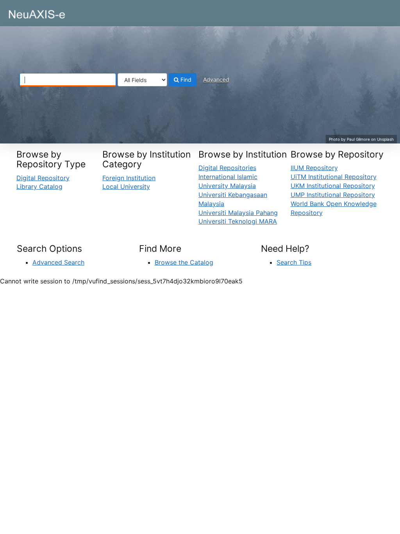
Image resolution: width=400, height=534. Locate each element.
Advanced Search (58, 262)
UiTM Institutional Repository (334, 177)
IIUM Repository (314, 168)
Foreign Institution (128, 178)
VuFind (25, 12)
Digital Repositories (227, 168)
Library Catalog (39, 186)
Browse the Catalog (184, 262)
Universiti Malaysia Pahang (238, 213)
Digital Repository (43, 178)
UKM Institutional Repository (333, 186)
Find (185, 79)
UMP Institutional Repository (333, 195)
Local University (126, 186)
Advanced (216, 79)
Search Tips (294, 262)
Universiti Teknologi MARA (237, 221)
